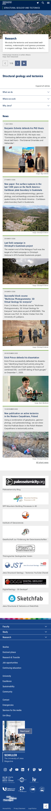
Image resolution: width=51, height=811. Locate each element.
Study (5, 632)
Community (7, 691)
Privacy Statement (19, 808)
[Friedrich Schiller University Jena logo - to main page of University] (7, 3)
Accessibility (7, 808)
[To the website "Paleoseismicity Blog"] (26, 482)
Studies (6, 647)
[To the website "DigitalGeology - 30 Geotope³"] (26, 582)
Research (11, 38)
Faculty (6, 626)
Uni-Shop (7, 715)
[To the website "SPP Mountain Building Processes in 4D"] (26, 498)
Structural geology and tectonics (22, 8)
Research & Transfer (11, 657)
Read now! (25, 731)
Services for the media (12, 710)
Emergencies (8, 705)
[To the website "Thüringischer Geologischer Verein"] (26, 548)
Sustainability (8, 686)
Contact (6, 699)
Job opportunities (10, 662)
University (7, 676)
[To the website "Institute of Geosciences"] (26, 515)
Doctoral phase (9, 652)
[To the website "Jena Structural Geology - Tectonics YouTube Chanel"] (26, 565)
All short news (42, 462)
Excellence (7, 681)
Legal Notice (32, 808)
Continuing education (12, 668)
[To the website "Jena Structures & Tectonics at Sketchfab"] (26, 598)
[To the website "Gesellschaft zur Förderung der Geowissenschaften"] (26, 532)
